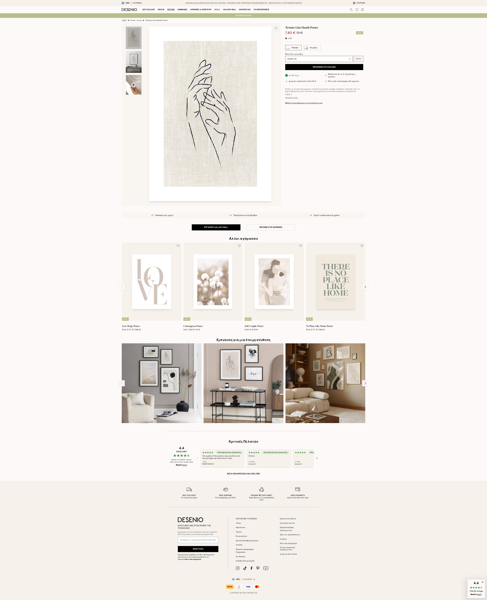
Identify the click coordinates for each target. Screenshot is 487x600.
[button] (358, 59)
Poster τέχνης (136, 20)
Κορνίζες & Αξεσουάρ (200, 9)
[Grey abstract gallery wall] (162, 383)
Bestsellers (149, 9)
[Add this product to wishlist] (276, 28)
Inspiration (245, 9)
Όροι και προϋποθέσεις (290, 535)
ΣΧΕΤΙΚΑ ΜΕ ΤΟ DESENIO (246, 519)
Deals (217, 9)
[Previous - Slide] (122, 287)
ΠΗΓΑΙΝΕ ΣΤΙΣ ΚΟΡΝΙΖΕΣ (270, 227)
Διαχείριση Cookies (288, 554)
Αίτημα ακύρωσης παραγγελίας (287, 548)
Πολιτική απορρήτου (288, 543)
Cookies (283, 539)
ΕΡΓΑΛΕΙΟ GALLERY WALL (216, 227)
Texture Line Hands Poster (156, 20)
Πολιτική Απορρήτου (193, 559)
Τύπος (238, 523)
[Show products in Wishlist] (357, 10)
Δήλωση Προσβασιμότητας (247, 541)
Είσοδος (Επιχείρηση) (245, 561)
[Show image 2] (134, 62)
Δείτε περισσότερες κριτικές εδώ (243, 473)
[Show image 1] (134, 38)
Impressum (240, 527)
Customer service (287, 523)
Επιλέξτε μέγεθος (294, 54)
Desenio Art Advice (288, 519)
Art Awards (240, 557)
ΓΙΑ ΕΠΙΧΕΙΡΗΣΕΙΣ (261, 9)
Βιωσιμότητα (241, 536)
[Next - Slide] (365, 287)
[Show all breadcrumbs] (124, 20)
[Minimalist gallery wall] (325, 383)
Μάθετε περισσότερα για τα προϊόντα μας (304, 103)
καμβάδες (182, 9)
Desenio (251, 593)
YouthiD (239, 545)
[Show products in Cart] (362, 10)
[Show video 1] (134, 85)
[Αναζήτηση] (351, 9)
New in (161, 9)
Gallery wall (229, 9)
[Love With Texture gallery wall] (243, 383)
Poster (171, 9)
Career (239, 532)
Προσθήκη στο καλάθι (324, 67)
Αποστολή (198, 549)
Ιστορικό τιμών (291, 98)
